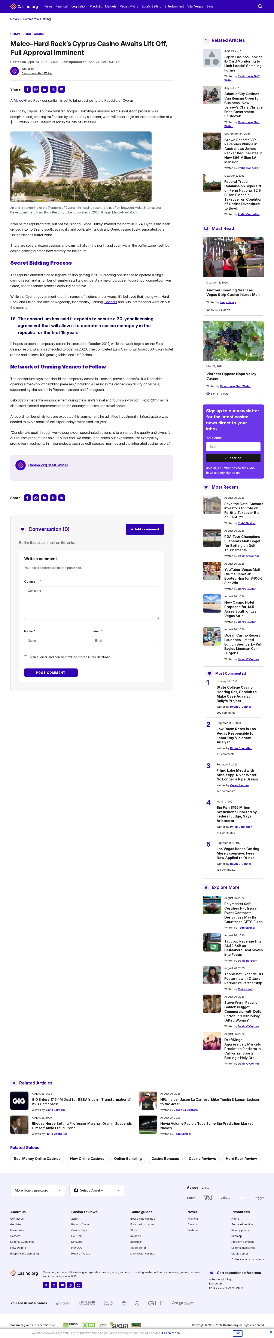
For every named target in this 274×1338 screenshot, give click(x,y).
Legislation (78, 6)
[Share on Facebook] (27, 89)
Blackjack (136, 1241)
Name (29, 631)
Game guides (141, 1212)
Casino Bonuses (165, 1158)
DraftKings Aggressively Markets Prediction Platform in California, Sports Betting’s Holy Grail (242, 1049)
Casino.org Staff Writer (37, 73)
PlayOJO (76, 1247)
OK (237, 1333)
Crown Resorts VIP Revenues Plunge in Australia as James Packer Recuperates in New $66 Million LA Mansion (243, 151)
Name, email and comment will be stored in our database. (70, 657)
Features (193, 1230)
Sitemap (236, 1236)
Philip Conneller (249, 168)
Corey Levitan (247, 589)
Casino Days (79, 1230)
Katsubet (77, 1241)
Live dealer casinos (142, 1253)
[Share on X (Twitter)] (53, 89)
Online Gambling (128, 1158)
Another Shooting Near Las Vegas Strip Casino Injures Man (233, 292)
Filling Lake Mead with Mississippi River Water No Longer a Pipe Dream (237, 775)
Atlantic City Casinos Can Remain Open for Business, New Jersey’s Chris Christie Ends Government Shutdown (243, 105)
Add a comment (145, 529)
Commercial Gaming (37, 19)
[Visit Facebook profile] (54, 1285)
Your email (214, 438)
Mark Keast (245, 989)
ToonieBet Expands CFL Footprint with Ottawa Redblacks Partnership (244, 978)
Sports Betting (151, 6)
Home (235, 1218)
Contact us (17, 1218)
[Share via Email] (61, 89)
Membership (18, 1230)
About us (18, 1212)
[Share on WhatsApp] (36, 89)
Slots (133, 1230)
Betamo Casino (81, 1224)
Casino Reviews (202, 1158)
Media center (239, 1253)
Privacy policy (240, 1230)
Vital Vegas (195, 6)
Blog (210, 6)
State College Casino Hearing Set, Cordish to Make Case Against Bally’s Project (237, 694)
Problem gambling (243, 1241)
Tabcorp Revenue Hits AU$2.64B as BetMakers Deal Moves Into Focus (243, 948)
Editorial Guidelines (22, 1241)
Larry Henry (228, 302)
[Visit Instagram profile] (70, 1285)
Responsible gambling (24, 1253)
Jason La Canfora (186, 1109)
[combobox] (37, 1190)
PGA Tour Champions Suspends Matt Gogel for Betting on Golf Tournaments (242, 543)
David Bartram (247, 960)
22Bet (75, 1218)
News (48, 6)
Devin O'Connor (248, 556)
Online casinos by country (247, 1259)
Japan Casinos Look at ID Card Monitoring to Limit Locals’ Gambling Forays (243, 63)
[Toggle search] (260, 6)
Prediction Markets (103, 6)
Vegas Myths (129, 6)
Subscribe (233, 458)
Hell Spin (76, 1236)
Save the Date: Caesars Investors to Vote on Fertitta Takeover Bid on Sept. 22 (243, 510)
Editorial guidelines (243, 1247)
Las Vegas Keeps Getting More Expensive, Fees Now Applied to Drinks (238, 853)
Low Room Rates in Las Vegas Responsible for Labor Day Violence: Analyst (236, 735)
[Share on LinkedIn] (44, 89)
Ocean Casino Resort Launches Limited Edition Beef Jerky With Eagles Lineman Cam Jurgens (244, 644)
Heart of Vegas (80, 1253)
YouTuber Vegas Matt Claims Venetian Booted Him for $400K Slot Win (243, 576)
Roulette (135, 1236)
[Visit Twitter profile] (46, 1285)
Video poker (138, 1247)
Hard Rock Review (241, 1158)
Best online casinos (142, 1218)
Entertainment (174, 6)
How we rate (18, 1247)
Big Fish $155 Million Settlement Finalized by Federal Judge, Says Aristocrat (237, 814)
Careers (15, 1236)
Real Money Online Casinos (37, 1158)
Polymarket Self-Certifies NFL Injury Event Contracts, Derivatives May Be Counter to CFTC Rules (243, 913)
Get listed (16, 1224)
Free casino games (142, 1224)
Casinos (193, 1224)
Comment (32, 581)
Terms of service (242, 1224)
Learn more (171, 1333)
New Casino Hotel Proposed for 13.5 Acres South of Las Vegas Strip (240, 609)
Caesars (110, 302)
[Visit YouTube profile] (62, 1285)
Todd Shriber (247, 523)
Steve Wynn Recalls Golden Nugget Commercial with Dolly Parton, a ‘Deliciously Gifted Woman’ (243, 1011)
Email (97, 631)
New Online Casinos (87, 1158)
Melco (18, 100)
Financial (62, 6)
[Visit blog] (78, 1285)
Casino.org (230, 1325)
